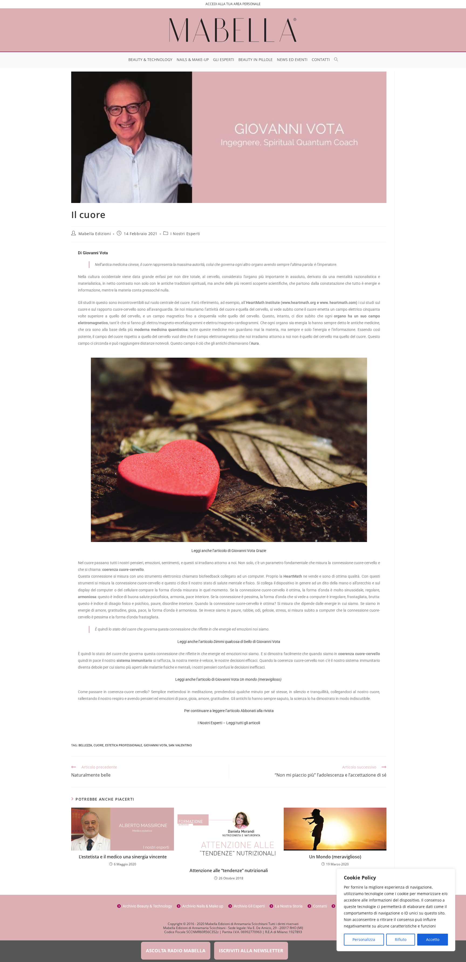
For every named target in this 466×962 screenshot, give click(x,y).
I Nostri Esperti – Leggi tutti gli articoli (229, 723)
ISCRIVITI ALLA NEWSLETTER (251, 950)
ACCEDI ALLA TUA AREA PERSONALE (233, 4)
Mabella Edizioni (94, 233)
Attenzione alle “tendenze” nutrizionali (229, 870)
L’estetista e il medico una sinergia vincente (123, 857)
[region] (396, 910)
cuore (99, 745)
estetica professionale (123, 745)
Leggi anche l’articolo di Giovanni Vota (228, 550)
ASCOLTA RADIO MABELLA (175, 950)
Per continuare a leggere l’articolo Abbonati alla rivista (229, 711)
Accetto (432, 939)
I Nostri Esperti (185, 233)
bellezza (85, 745)
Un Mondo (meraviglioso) (335, 857)
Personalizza (363, 939)
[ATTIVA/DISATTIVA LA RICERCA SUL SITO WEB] (336, 59)
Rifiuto (400, 939)
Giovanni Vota (155, 745)
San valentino (180, 745)
